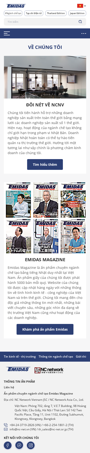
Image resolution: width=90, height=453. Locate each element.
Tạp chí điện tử (34, 13)
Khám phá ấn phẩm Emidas (45, 329)
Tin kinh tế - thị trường (20, 356)
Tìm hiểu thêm (45, 164)
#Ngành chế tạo (13, 13)
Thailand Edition (56, 13)
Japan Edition (77, 13)
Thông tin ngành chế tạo (56, 356)
